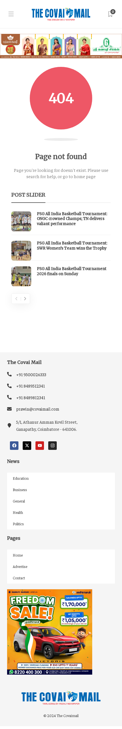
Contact (19, 577)
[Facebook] (14, 445)
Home (18, 555)
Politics (18, 523)
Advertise (20, 566)
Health (18, 512)
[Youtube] (39, 445)
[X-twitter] (27, 445)
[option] (61, 249)
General (19, 501)
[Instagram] (52, 445)
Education (21, 478)
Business (20, 489)
